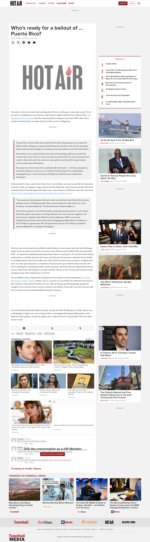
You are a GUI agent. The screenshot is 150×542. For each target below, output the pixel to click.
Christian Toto (105, 358)
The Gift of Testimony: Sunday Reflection (115, 283)
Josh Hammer (104, 181)
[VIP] (71, 3)
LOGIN (132, 3)
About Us (39, 529)
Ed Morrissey (105, 287)
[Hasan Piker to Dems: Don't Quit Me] (120, 232)
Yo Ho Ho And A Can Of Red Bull (117, 95)
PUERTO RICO (49, 334)
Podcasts (31, 3)
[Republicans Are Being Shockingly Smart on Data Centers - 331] (24, 489)
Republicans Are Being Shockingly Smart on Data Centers (21, 505)
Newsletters (58, 529)
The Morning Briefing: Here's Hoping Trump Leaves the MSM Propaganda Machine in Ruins (124, 505)
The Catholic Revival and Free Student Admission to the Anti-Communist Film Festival (116, 395)
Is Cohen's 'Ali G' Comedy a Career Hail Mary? (118, 354)
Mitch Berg (104, 143)
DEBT (40, 334)
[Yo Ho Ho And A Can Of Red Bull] (120, 126)
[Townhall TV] (62, 3)
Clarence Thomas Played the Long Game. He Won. (118, 177)
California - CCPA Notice (106, 529)
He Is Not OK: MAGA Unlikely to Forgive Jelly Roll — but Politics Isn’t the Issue (91, 505)
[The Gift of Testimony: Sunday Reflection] (120, 267)
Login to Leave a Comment (52, 454)
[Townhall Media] (17, 537)
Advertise (66, 529)
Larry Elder (104, 249)
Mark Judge (104, 400)
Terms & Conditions (75, 529)
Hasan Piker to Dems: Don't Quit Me (119, 246)
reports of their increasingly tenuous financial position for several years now (41, 193)
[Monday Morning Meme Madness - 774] (58, 489)
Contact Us (94, 529)
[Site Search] (138, 3)
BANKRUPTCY (30, 334)
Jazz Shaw (16, 38)
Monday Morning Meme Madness (58, 503)
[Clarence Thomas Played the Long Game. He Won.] (120, 161)
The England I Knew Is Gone (116, 89)
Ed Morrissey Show (48, 529)
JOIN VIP (123, 3)
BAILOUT (20, 334)
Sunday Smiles (111, 64)
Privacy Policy (86, 529)
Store (51, 3)
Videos (42, 3)
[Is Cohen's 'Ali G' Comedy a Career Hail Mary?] (120, 338)
